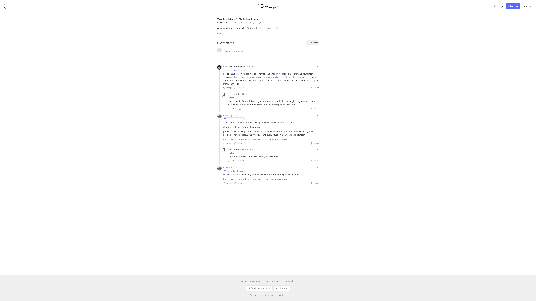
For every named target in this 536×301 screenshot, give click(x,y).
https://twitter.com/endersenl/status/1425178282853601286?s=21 (256, 179)
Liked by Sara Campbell (235, 70)
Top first (314, 42)
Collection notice (287, 281)
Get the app (281, 288)
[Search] (495, 6)
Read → (220, 33)
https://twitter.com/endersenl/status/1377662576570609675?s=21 (256, 139)
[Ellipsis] (317, 66)
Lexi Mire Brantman (232, 66)
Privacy (267, 281)
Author (231, 97)
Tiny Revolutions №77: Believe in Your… (238, 19)
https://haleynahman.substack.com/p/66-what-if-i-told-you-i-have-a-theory (270, 77)
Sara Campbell (224, 23)
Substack (254, 295)
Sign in (527, 6)
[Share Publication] (501, 6)
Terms (275, 281)
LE (224, 115)
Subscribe (513, 6)
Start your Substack (260, 288)
